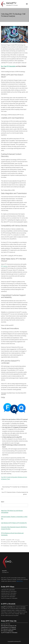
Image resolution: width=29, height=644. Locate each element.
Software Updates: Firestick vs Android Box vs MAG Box (14, 517)
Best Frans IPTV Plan (5, 624)
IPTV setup (9, 543)
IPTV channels (14, 541)
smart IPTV (20, 545)
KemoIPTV (11, 3)
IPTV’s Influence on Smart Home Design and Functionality (12, 534)
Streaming (25, 545)
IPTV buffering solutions (5, 541)
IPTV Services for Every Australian (8, 629)
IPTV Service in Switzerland (7, 630)
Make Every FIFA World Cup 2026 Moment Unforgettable (12, 511)
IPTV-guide (17, 539)
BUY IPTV (3, 539)
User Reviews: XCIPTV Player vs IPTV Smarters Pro (14, 522)
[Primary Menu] (27, 4)
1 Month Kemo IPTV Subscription (8, 594)
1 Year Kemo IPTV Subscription (8, 589)
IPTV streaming (15, 543)
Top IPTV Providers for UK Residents (9, 598)
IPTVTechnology (23, 543)
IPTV (13, 539)
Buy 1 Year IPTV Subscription (8, 66)
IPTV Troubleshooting (5, 545)
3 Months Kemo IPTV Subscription (8, 593)
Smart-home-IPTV (13, 545)
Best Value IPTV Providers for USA (9, 625)
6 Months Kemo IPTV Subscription (8, 591)
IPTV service (4, 266)
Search (2, 501)
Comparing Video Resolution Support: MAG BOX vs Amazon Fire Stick (14, 528)
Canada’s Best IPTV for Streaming (8, 627)
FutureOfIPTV (9, 539)
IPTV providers (21, 541)
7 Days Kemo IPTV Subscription (8, 596)
